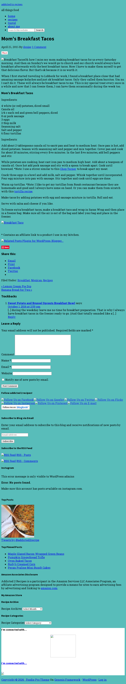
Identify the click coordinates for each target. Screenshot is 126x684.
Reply (12, 317)
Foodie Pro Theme (37, 679)
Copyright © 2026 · (13, 679)
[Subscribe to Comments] (8, 461)
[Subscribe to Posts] (8, 455)
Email (6, 367)
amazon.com (49, 588)
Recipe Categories (13, 622)
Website (6, 373)
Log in (102, 679)
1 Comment (39, 47)
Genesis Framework (67, 679)
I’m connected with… (14, 663)
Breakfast (24, 280)
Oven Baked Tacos (20, 560)
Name (6, 360)
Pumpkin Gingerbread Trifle (26, 557)
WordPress (89, 679)
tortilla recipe (23, 191)
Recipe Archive (11, 608)
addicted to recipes (11, 4)
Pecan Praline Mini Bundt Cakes (29, 567)
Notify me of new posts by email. (27, 379)
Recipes (48, 280)
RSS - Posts (23, 455)
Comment (7, 354)
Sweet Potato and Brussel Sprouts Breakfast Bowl (41, 303)
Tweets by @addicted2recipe (20, 540)
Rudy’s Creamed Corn (21, 564)
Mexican (36, 280)
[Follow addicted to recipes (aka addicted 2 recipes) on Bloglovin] (15, 408)
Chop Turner (68, 169)
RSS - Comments (27, 461)
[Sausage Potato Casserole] (17, 536)
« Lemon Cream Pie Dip (16, 286)
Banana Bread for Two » (16, 289)
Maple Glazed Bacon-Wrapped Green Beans (36, 554)
